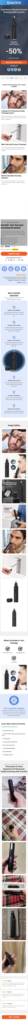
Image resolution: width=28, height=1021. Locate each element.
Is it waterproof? (6, 738)
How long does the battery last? (10, 742)
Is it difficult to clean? (8, 754)
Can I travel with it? (7, 751)
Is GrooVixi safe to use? (8, 730)
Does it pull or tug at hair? (9, 745)
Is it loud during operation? (9, 748)
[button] (2, 207)
